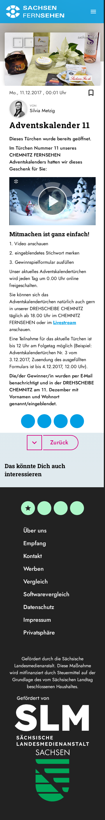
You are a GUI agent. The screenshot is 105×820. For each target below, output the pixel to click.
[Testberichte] (28, 508)
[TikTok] (77, 508)
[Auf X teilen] (44, 421)
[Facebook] (44, 508)
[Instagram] (61, 508)
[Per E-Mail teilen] (77, 421)
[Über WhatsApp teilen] (61, 421)
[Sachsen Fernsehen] (35, 11)
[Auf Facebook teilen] (28, 421)
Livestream (64, 322)
